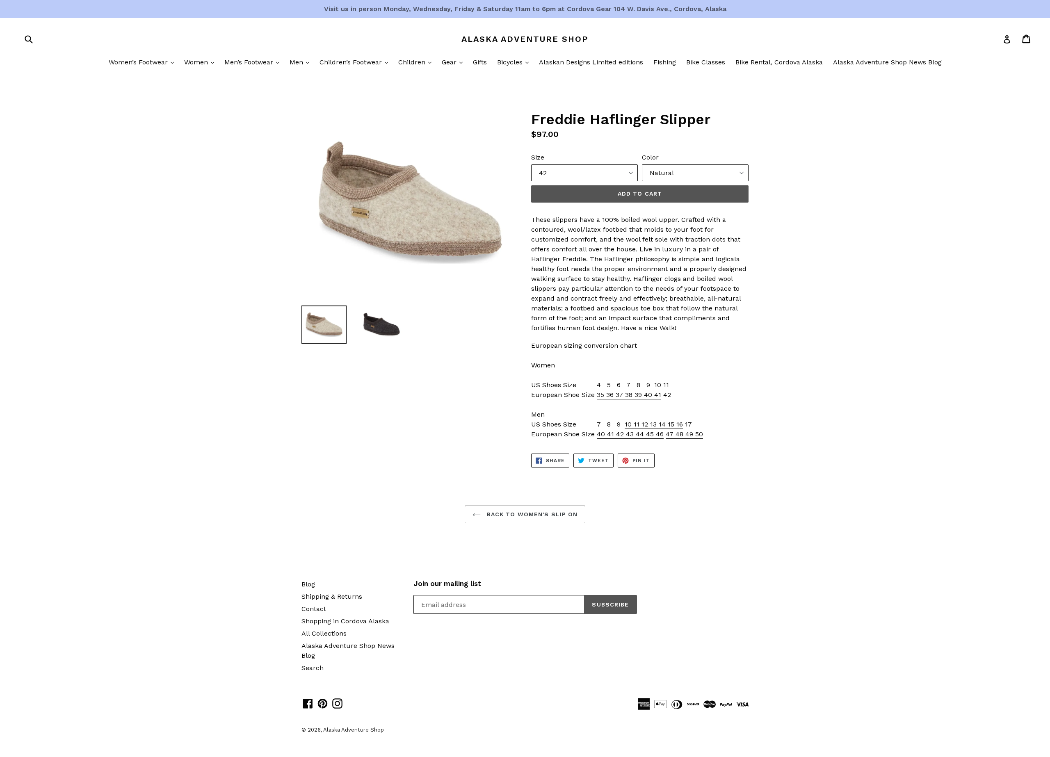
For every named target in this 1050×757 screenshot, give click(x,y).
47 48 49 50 (684, 434)
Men (301, 62)
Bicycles (515, 62)
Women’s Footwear (143, 62)
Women (201, 62)
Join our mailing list (447, 583)
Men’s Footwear (253, 62)
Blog (308, 584)
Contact (313, 609)
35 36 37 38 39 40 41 (629, 395)
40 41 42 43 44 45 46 (630, 434)
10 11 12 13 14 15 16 (654, 424)
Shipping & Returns (331, 596)
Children (417, 62)
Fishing (664, 62)
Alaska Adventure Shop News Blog (887, 62)
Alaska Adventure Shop (525, 39)
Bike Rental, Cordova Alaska (779, 62)
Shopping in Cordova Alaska (345, 621)
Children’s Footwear (356, 62)
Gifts (480, 62)
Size (537, 157)
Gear (454, 62)
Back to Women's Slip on (531, 514)
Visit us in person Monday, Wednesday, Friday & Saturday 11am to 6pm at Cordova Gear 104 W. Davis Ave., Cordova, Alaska (525, 9)
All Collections (324, 633)
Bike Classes (705, 62)
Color (650, 157)
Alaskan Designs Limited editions (591, 62)
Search (312, 668)
